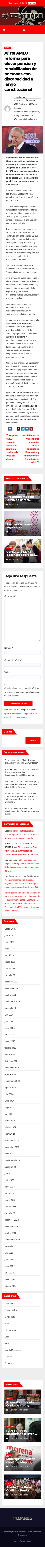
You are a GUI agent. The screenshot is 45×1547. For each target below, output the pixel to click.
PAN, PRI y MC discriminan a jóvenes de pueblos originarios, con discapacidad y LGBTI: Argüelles (21, 772)
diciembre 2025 (11, 982)
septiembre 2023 (12, 1160)
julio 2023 (9, 1174)
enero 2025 (9, 1054)
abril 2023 (9, 1193)
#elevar (25, 104)
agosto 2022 (10, 1246)
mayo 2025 (9, 1028)
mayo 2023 (9, 1187)
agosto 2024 (10, 1088)
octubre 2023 (10, 1154)
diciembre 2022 (11, 1220)
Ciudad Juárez (11, 1310)
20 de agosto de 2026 (18, 1410)
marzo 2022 (9, 1279)
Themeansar (22, 1535)
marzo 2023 (9, 1200)
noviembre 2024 (11, 1068)
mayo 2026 (9, 949)
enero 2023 (9, 1213)
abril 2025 (9, 1035)
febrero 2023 (10, 1207)
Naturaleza (9, 1357)
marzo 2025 (9, 1041)
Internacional (10, 1330)
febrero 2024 (10, 1127)
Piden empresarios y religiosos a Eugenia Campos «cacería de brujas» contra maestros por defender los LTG (21, 883)
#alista (32, 100)
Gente (7, 1324)
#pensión (18, 108)
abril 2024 (9, 1114)
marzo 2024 (9, 1121)
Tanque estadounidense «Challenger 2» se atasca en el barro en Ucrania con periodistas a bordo (22, 834)
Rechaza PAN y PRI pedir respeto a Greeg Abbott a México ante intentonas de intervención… (21, 907)
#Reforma (18, 119)
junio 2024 (9, 1101)
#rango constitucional (23, 115)
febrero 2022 (10, 1286)
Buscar (8, 731)
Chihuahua (9, 1304)
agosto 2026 (10, 929)
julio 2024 (9, 1094)
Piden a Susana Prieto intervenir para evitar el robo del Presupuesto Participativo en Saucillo (21, 851)
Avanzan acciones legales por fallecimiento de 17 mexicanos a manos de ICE (22, 811)
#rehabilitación (30, 119)
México (7, 47)
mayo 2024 (9, 1107)
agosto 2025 (10, 1008)
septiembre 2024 (12, 1081)
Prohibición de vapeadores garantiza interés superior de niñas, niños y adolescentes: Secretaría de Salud (31, 449)
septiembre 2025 (12, 1002)
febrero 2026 (10, 968)
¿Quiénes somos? (25, 1541)
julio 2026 (9, 935)
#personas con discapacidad (26, 112)
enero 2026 (9, 975)
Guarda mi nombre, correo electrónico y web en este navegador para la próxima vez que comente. (21, 692)
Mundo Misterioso (12, 1350)
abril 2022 (9, 1273)
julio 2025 (9, 1015)
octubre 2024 (10, 1074)
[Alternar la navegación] (24, 29)
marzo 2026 (9, 962)
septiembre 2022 (12, 1240)
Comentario (10, 596)
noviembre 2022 (11, 1226)
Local (7, 1337)
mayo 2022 (9, 1266)
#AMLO (17, 104)
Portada (8, 1363)
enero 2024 (9, 1134)
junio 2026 (9, 942)
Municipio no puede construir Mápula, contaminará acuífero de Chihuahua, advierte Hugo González (21, 784)
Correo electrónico (13, 660)
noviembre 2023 (11, 1147)
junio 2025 (9, 1021)
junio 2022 (9, 1259)
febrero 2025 (10, 1048)
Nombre (8, 648)
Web (6, 672)
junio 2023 (9, 1180)
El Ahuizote (9, 1317)
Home (15, 1541)
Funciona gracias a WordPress (15, 1532)
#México (33, 104)
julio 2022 (9, 1253)
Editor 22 (21, 97)
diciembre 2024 (11, 1061)
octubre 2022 (10, 1233)
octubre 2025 (10, 995)
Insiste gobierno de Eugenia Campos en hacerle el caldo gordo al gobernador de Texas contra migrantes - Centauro (22, 896)
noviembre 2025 (11, 988)
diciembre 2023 (11, 1140)
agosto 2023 (10, 1167)
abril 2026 (9, 955)
